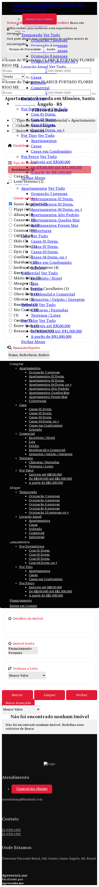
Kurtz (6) (22, 272)
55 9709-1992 (11, 830)
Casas (36, 77)
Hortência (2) (26, 262)
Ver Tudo (51, 35)
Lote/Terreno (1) (28, 181)
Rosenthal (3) (26, 304)
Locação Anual (34, 66)
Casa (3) (21, 176)
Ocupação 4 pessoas (49, 45)
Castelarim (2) (27, 225)
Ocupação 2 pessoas (49, 193)
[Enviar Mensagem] (94, 93)
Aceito (51, 49)
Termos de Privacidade (25, 49)
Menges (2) (24, 283)
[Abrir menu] (1, 356)
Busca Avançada (18, 703)
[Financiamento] (23, 649)
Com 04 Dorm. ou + (48, 130)
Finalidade (21, 145)
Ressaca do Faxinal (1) (34, 330)
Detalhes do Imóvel (28, 618)
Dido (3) (21, 241)
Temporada (31, 35)
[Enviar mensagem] (28, 77)
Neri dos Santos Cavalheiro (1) (41, 288)
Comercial (40, 87)
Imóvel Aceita (23, 643)
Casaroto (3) (25, 219)
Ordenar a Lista (25, 668)
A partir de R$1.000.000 (51, 336)
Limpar (50, 695)
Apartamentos (44, 140)
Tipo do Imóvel (24, 163)
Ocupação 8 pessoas (49, 56)
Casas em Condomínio (51, 151)
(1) (16, 315)
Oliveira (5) (24, 299)
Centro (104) (25, 230)
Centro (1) (23, 320)
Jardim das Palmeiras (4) (36, 267)
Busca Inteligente (26, 348)
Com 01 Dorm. (43, 114)
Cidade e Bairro (25, 198)
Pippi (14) (22, 209)
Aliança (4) (23, 214)
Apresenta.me (14, 875)
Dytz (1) (21, 251)
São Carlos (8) (26, 309)
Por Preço (30, 156)
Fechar (81, 695)
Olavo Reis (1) (26, 293)
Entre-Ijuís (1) (26, 325)
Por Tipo (29, 135)
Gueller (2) (23, 256)
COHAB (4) (23, 235)
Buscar (17, 695)
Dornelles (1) (25, 246)
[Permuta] (23, 653)
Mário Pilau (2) (27, 278)
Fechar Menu (33, 341)
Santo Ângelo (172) (30, 204)
